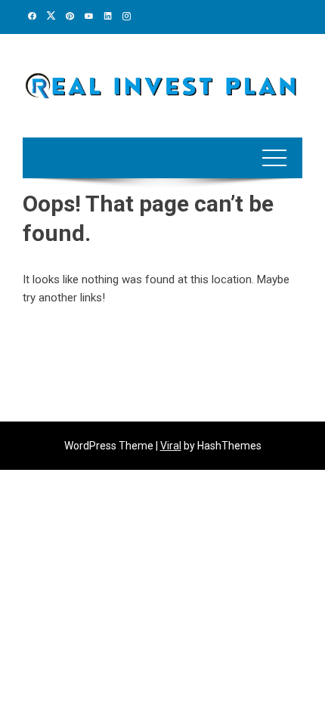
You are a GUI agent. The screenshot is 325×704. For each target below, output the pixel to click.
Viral (170, 446)
